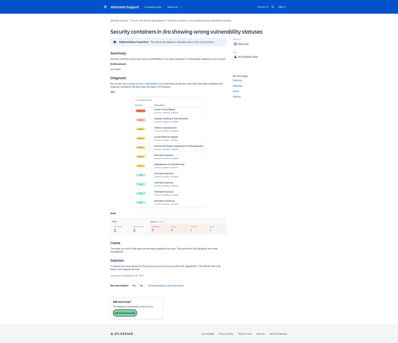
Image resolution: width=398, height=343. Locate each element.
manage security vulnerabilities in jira (145, 83)
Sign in (281, 6)
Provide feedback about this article (166, 285)
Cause (236, 91)
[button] (105, 7)
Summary (237, 80)
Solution (237, 96)
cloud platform (206, 42)
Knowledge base (153, 7)
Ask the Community (125, 312)
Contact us (262, 6)
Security (261, 333)
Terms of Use (245, 333)
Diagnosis (237, 85)
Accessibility (207, 333)
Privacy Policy (226, 333)
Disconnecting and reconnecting (158, 266)
